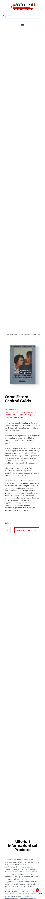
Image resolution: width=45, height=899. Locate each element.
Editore (17, 334)
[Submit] (4, 16)
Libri (11, 334)
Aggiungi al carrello (27, 530)
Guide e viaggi (17, 415)
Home (7, 334)
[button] (22, 25)
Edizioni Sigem (24, 412)
